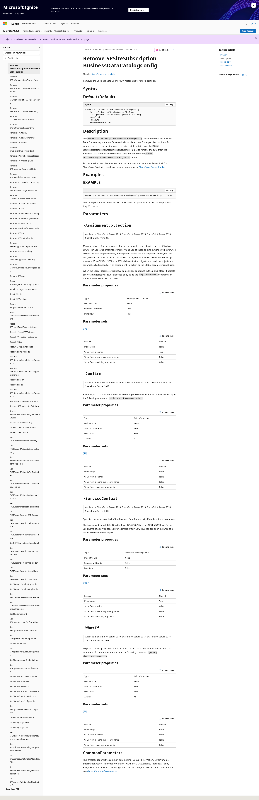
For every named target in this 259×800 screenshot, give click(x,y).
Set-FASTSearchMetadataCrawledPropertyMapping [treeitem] (24, 460)
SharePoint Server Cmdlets (152, 167)
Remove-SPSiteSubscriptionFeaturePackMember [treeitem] (24, 88)
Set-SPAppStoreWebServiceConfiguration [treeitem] (25, 709)
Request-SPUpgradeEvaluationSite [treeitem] (21, 306)
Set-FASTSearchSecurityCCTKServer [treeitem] (24, 513)
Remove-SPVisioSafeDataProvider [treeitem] (25, 228)
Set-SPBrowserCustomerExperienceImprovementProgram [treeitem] (24, 735)
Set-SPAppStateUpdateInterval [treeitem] (23, 696)
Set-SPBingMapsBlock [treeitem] (19, 722)
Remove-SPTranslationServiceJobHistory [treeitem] (24, 167)
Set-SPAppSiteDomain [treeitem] (19, 686)
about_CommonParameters (101, 771)
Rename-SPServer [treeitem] (18, 276)
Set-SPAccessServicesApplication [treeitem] (24, 589)
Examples (224, 62)
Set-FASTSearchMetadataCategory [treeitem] (23, 439)
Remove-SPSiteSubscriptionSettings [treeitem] (22, 118)
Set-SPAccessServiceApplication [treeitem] (24, 584)
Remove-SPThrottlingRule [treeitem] (21, 160)
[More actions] (173, 50)
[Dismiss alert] (253, 5)
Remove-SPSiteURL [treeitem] (18, 132)
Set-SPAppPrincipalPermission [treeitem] (23, 676)
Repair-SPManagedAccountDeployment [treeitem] (24, 283)
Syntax (223, 55)
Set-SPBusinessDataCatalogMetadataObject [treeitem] (25, 758)
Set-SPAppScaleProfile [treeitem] (19, 681)
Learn (86, 49)
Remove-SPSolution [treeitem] (18, 142)
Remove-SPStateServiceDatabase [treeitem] (24, 156)
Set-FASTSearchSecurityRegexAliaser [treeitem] (24, 569)
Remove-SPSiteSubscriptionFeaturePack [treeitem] (24, 78)
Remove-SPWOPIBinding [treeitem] (21, 251)
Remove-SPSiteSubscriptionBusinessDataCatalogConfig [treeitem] (25, 68)
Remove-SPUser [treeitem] (17, 208)
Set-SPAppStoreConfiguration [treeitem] (23, 701)
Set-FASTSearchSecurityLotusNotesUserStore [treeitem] (24, 551)
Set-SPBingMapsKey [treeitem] (19, 727)
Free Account (248, 31)
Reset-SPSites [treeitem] (16, 342)
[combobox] (21, 53)
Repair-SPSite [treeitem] (16, 294)
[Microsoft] (5, 23)
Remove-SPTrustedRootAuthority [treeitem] (24, 182)
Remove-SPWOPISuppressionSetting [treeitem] (22, 258)
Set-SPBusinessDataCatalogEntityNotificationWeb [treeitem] (24, 747)
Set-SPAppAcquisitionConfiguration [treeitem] (24, 620)
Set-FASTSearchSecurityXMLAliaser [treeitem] (24, 578)
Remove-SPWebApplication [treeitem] (22, 238)
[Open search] (245, 23)
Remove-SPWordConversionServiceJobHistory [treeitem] (25, 267)
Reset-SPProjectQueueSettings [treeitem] (23, 337)
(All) (85, 328)
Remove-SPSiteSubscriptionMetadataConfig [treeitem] (25, 99)
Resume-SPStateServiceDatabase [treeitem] (24, 406)
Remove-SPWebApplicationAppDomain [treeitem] (23, 245)
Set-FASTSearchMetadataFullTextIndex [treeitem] (24, 472)
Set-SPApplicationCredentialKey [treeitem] (24, 660)
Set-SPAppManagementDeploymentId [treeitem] (24, 668)
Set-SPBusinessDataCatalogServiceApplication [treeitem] (24, 770)
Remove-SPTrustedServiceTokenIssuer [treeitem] (23, 197)
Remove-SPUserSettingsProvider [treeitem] (24, 218)
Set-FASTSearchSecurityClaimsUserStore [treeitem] (25, 523)
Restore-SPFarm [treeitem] (17, 379)
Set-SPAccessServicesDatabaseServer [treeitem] (25, 596)
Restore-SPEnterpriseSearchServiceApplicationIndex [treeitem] (25, 371)
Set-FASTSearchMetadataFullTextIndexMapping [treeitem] (24, 483)
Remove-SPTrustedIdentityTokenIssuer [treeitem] (23, 176)
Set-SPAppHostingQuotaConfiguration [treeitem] (24, 651)
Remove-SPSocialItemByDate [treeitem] (22, 137)
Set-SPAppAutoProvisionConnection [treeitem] (24, 629)
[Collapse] (39, 47)
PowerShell (97, 49)
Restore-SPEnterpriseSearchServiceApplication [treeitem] (25, 360)
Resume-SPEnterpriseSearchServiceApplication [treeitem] (25, 393)
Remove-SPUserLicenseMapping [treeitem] (24, 213)
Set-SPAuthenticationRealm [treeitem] (22, 717)
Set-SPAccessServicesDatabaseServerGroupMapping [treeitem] (25, 605)
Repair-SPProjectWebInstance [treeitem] (23, 289)
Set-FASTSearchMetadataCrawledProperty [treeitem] (24, 449)
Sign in (252, 23)
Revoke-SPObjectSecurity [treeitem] (21, 422)
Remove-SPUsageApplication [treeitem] (23, 203)
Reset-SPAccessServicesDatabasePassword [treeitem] (24, 315)
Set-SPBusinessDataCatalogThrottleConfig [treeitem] (24, 781)
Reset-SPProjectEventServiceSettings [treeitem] (23, 325)
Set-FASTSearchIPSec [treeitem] (19, 432)
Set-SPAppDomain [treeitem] (18, 643)
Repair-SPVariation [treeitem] (18, 299)
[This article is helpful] (242, 74)
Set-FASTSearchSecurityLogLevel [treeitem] (24, 543)
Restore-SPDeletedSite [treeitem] (20, 351)
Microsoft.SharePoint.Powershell (120, 49)
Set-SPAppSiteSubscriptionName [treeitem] (24, 691)
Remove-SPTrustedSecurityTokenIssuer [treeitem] (23, 189)
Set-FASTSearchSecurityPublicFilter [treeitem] (24, 561)
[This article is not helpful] (246, 74)
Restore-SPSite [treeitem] (16, 384)
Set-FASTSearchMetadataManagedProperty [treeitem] (24, 495)
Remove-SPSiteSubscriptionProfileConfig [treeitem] (24, 110)
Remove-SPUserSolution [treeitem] (20, 223)
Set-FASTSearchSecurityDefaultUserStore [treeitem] (24, 534)
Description (225, 58)
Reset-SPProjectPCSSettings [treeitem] (22, 332)
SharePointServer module (103, 74)
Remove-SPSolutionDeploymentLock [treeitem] (22, 149)
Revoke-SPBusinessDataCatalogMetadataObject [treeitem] (25, 414)
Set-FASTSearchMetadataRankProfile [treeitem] (24, 505)
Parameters (225, 65)
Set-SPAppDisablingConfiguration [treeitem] (23, 637)
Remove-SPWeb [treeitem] (17, 233)
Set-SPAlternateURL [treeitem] (18, 614)
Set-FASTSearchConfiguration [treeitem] (23, 427)
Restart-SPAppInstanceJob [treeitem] (21, 346)
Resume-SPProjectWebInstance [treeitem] (24, 401)
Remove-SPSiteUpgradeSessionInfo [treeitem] (22, 126)
